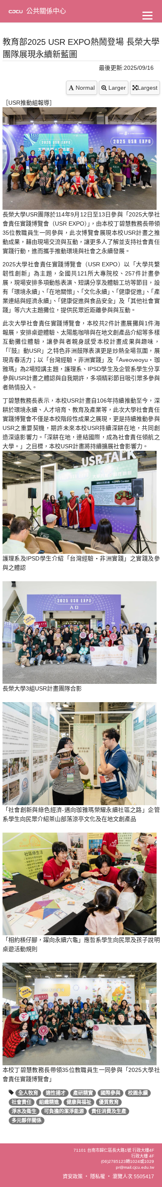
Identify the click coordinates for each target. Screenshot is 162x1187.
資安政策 (73, 1177)
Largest (147, 87)
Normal (84, 87)
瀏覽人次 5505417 (133, 1177)
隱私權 (97, 1177)
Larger (116, 87)
